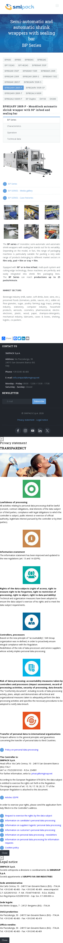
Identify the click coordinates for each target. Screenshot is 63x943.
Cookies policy (12, 847)
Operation (12, 132)
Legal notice (42, 419)
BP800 (18, 59)
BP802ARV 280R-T (13, 93)
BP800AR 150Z (50, 76)
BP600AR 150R (30, 70)
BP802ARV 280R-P (13, 87)
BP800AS (29, 59)
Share (8, 338)
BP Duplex (31, 98)
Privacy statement (25, 419)
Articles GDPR (11, 797)
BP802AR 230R (12, 76)
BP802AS (41, 59)
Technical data (14, 138)
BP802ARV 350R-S (32, 82)
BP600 (8, 59)
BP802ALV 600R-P (13, 98)
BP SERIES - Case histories (20, 197)
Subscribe (39, 401)
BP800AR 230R (48, 70)
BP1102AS (10, 65)
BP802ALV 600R (33, 93)
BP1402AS (23, 65)
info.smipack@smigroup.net (26, 377)
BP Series (11, 119)
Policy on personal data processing (21, 749)
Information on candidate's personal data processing (30, 820)
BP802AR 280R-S (31, 76)
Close (4, 852)
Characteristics (14, 126)
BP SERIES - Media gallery (20, 190)
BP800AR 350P (39, 65)
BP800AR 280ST (12, 82)
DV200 (53, 98)
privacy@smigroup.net (42, 773)
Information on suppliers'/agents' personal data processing (33, 825)
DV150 (43, 98)
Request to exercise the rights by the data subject (28, 815)
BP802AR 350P (12, 70)
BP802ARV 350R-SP (35, 87)
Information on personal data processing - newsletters (31, 834)
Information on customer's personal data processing (30, 830)
